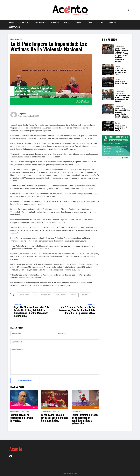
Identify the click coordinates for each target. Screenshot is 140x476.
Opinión (117, 66)
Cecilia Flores (24, 295)
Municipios (55, 22)
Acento (15, 449)
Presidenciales (24, 22)
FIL (35, 295)
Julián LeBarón (60, 295)
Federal (79, 22)
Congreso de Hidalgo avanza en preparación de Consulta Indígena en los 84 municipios (122, 114)
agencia (23, 114)
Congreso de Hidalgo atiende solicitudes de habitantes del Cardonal (122, 98)
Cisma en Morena (121, 83)
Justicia (73, 295)
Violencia (85, 295)
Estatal (89, 22)
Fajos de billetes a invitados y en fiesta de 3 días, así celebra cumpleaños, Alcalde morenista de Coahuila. (32, 311)
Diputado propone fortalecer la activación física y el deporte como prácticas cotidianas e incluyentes (121, 55)
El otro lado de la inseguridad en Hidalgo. (121, 129)
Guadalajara (45, 295)
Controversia (14, 27)
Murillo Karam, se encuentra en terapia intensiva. (21, 417)
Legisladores (40, 22)
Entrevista (112, 22)
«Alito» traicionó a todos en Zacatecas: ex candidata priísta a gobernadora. (85, 419)
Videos (100, 22)
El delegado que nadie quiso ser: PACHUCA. (120, 72)
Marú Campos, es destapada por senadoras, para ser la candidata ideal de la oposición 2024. (77, 310)
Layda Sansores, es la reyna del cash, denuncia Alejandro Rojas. (54, 417)
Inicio (11, 22)
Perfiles (67, 22)
